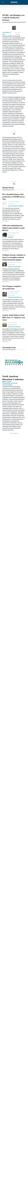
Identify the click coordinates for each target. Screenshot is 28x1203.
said (6, 168)
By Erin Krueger (13, 201)
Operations (17, 297)
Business (10, 237)
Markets (15, 205)
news (10, 80)
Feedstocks (11, 266)
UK (21, 297)
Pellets (10, 205)
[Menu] (2, 2)
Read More (5, 221)
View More (10, 417)
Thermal (20, 205)
